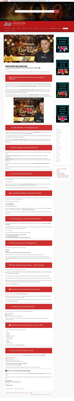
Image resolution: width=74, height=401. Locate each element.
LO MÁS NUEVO (58, 146)
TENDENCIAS (36, 28)
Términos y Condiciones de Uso (63, 177)
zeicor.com (19, 23)
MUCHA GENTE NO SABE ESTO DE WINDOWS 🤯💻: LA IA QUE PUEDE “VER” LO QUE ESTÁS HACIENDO (46, 0)
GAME (58, 170)
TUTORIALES (58, 154)
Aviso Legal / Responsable (62, 168)
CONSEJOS (31, 28)
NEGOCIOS (58, 150)
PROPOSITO (21, 66)
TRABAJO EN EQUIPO (17, 388)
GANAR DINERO (25, 28)
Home (58, 171)
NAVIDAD (17, 66)
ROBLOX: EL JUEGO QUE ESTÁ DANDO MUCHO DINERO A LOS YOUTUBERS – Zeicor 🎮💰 (19, 392)
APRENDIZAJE (58, 129)
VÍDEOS (46, 28)
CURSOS (41, 28)
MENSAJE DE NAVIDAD (9, 388)
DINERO (57, 158)
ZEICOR (25, 66)
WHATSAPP (58, 140)
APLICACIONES (51, 28)
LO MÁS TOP (13, 30)
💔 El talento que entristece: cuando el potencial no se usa (41, 394)
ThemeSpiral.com (46, 399)
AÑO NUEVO (7, 66)
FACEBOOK (13, 28)
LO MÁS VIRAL (6, 30)
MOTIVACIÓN (12, 66)
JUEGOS (57, 152)
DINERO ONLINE (7, 28)
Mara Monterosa (8, 69)
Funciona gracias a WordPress (30, 399)
